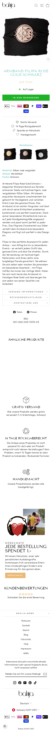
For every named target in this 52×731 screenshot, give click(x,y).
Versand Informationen (25, 292)
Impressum (26, 648)
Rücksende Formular (38, 455)
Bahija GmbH (25, 613)
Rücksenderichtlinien (26, 297)
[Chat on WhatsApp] (5, 726)
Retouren (25, 620)
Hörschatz (15, 575)
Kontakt (26, 625)
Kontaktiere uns (26, 303)
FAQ (26, 644)
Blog (26, 634)
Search (26, 630)
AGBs (26, 653)
